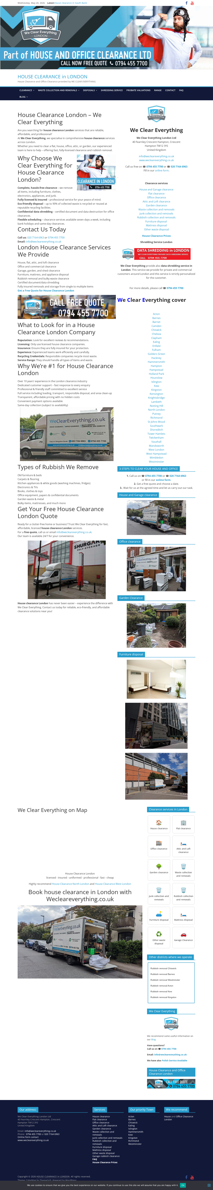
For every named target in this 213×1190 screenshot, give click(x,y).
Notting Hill (156, 406)
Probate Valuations (138, 90)
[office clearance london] (156, 569)
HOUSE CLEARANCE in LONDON (52, 76)
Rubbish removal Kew (161, 991)
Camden (156, 326)
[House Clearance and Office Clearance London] (171, 1080)
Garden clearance (156, 205)
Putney (156, 413)
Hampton (156, 366)
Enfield (156, 346)
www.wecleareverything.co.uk (156, 160)
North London (156, 409)
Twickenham (156, 437)
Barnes (156, 318)
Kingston (156, 389)
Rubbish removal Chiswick (163, 968)
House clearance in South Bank (70, 2)
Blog (22, 96)
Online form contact (28, 1137)
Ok (183, 1185)
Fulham (156, 350)
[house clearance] (156, 517)
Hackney (156, 358)
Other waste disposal (156, 229)
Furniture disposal (156, 221)
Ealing (156, 342)
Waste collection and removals (57, 90)
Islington (156, 382)
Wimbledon (156, 457)
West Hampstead (156, 453)
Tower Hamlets (156, 433)
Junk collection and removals (156, 213)
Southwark (156, 425)
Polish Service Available (174, 1060)
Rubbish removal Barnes (162, 974)
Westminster (156, 461)
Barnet (156, 322)
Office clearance (156, 197)
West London (156, 449)
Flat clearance (156, 193)
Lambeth (156, 401)
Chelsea (156, 334)
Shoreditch (156, 429)
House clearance (101, 1116)
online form (162, 170)
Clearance (25, 90)
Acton (156, 314)
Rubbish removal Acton (161, 985)
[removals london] (156, 625)
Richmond (156, 417)
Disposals (89, 90)
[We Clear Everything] (171, 1024)
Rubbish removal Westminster (165, 980)
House (167, 1116)
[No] (209, 1185)
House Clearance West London (113, 884)
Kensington (156, 394)
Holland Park (156, 374)
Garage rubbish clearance (106, 1156)
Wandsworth (156, 445)
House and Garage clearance (156, 189)
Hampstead (156, 370)
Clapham (156, 338)
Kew (156, 386)
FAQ (181, 90)
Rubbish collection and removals (156, 217)
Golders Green (156, 354)
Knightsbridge (156, 397)
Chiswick (156, 330)
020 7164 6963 (35, 237)
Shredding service (112, 90)
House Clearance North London (70, 884)
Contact (170, 90)
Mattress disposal (156, 225)
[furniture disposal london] (156, 679)
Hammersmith (156, 362)
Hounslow (156, 377)
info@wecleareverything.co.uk (43, 241)
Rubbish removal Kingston (163, 997)
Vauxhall (156, 441)
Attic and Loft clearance (156, 201)
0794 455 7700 (56, 237)
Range (158, 90)
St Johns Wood (156, 421)
